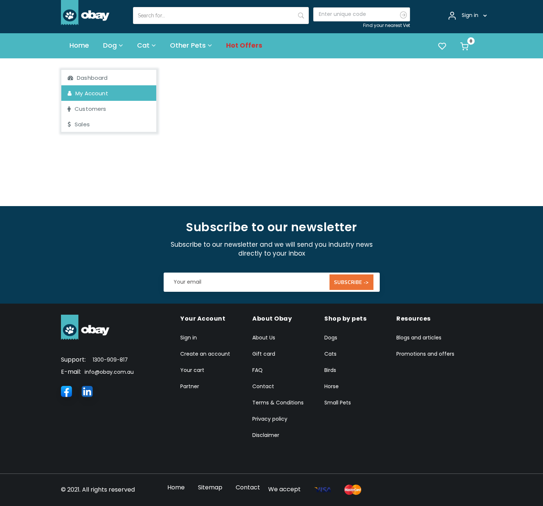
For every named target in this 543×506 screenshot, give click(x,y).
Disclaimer (265, 435)
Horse (331, 386)
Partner (189, 386)
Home (176, 487)
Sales (82, 124)
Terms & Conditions (278, 402)
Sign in (188, 337)
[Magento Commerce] (85, 12)
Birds (330, 370)
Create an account (205, 354)
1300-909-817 (110, 359)
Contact (263, 386)
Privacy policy (269, 419)
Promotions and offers (425, 354)
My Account (91, 93)
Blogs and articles (418, 337)
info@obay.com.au (109, 372)
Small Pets (337, 402)
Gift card (263, 354)
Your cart (192, 370)
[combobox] (221, 15)
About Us (263, 337)
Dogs (330, 337)
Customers (90, 109)
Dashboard (92, 78)
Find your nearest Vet (386, 25)
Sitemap (210, 487)
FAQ (257, 370)
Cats (330, 354)
